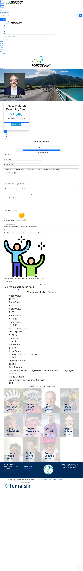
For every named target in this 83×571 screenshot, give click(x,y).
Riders (2, 7)
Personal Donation (42, 150)
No (61, 171)
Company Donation (42, 152)
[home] (13, 2)
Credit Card (12, 198)
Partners (2, 9)
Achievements (4, 13)
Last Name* (7, 159)
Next (32, 195)
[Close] (4, 68)
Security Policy (57, 479)
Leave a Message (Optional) (12, 173)
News (1, 11)
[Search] (80, 15)
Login (2, 19)
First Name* (7, 154)
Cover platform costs (10, 210)
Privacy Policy (48, 479)
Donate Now (16, 124)
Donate (41, 148)
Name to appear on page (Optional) (14, 184)
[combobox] (41, 224)
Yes (23, 171)
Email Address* (8, 164)
